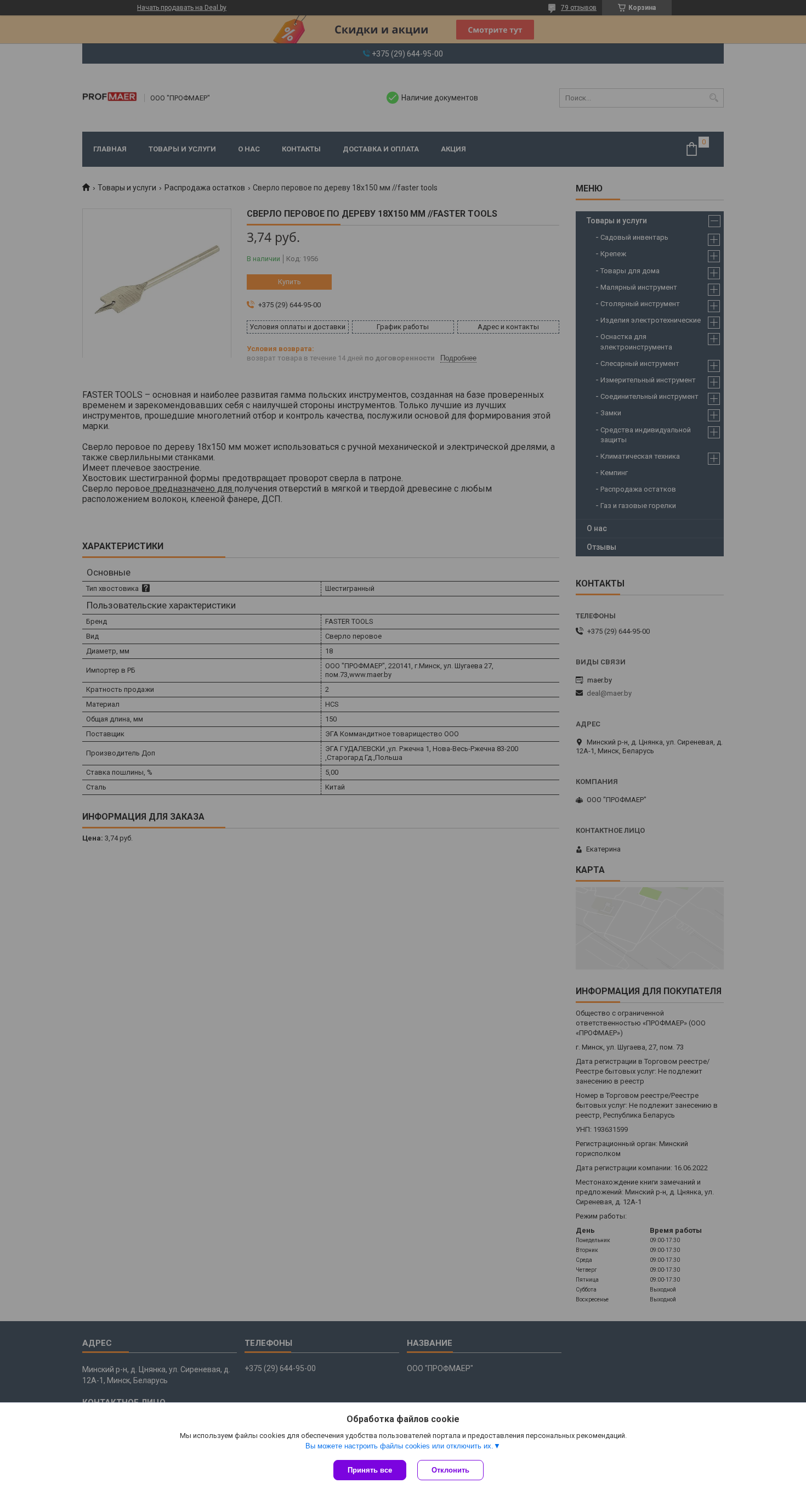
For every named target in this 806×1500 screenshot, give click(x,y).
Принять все (370, 1470)
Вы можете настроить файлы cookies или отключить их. (399, 1446)
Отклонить (450, 1470)
